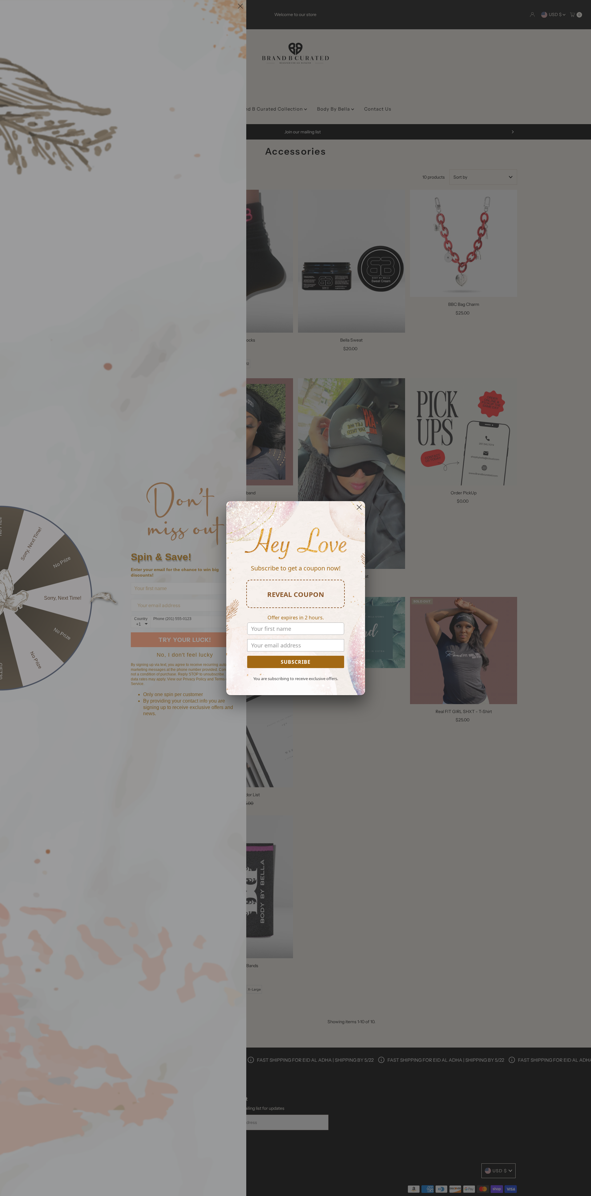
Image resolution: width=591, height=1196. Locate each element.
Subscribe (296, 662)
